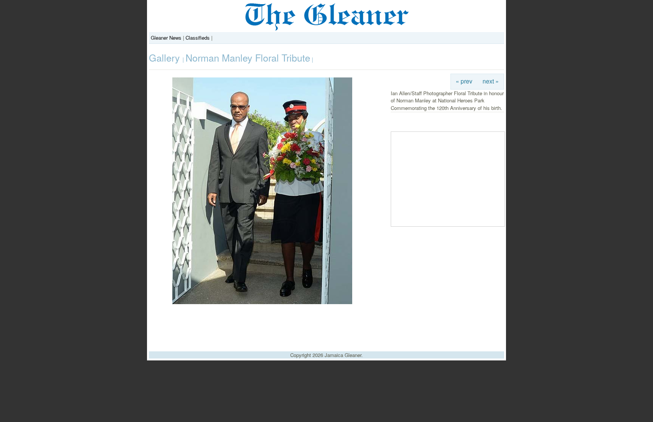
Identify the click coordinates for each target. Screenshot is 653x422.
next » (491, 81)
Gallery (166, 57)
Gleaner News (166, 37)
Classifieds (198, 37)
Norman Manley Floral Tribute (248, 57)
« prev (464, 81)
